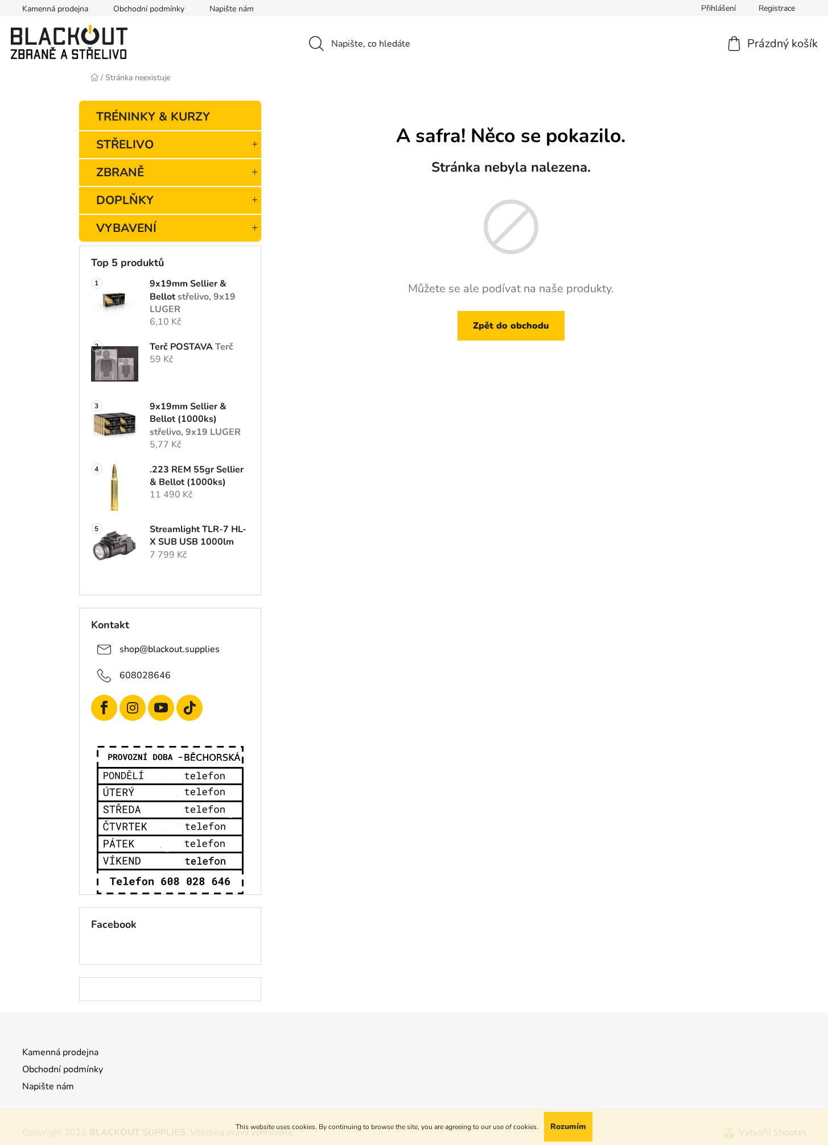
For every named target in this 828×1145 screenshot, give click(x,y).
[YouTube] (161, 708)
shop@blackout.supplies (170, 649)
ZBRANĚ (120, 172)
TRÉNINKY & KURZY (153, 117)
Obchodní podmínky (148, 8)
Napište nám (231, 8)
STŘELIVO (125, 144)
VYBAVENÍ (126, 228)
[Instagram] (133, 708)
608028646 (145, 675)
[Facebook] (104, 708)
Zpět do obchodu (511, 326)
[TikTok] (189, 708)
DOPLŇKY (125, 200)
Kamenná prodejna (55, 8)
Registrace (777, 8)
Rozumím (568, 1126)
